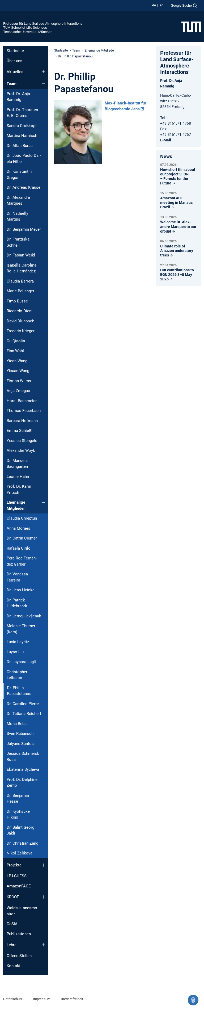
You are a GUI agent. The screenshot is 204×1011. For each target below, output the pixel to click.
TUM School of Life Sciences (25, 28)
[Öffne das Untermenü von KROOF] (43, 897)
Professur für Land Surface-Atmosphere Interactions (42, 24)
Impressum (41, 999)
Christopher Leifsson (17, 674)
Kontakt (13, 965)
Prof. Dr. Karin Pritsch (19, 489)
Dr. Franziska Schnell (18, 242)
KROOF (13, 897)
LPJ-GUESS (17, 876)
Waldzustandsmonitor (22, 910)
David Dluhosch (20, 321)
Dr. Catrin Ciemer (22, 538)
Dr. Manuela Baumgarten (17, 463)
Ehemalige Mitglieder (16, 505)
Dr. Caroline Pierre (23, 703)
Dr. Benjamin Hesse (18, 798)
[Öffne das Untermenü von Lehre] (43, 945)
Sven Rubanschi (21, 733)
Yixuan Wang (18, 370)
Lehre (11, 944)
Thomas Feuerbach (24, 410)
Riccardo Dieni (19, 311)
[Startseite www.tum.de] (191, 26)
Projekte (14, 865)
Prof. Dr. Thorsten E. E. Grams (22, 112)
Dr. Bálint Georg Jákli (20, 830)
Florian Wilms (19, 380)
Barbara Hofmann (22, 420)
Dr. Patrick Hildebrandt (17, 603)
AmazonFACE (19, 886)
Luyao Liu (15, 652)
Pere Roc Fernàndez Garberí (22, 561)
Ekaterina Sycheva (23, 769)
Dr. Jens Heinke (21, 590)
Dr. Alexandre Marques (18, 200)
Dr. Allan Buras (20, 145)
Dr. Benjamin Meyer (24, 229)
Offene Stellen (19, 955)
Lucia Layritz (18, 641)
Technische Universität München (27, 32)
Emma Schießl (19, 430)
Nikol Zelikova (19, 853)
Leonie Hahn (18, 476)
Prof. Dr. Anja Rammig (18, 96)
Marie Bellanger (20, 291)
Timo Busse (17, 301)
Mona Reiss (17, 723)
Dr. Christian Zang (22, 843)
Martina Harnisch (22, 135)
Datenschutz (12, 999)
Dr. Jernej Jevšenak (24, 616)
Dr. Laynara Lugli (21, 661)
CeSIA (12, 923)
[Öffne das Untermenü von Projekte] (43, 865)
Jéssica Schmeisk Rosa (23, 756)
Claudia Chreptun (22, 518)
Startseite (15, 50)
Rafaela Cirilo (19, 548)
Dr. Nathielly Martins (17, 216)
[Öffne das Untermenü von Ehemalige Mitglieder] (43, 502)
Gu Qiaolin (16, 341)
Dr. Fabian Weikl (21, 255)
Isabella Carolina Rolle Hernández (21, 268)
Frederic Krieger (21, 330)
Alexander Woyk (21, 450)
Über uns (14, 60)
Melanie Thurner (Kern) (21, 629)
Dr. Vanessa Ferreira (17, 577)
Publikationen (19, 934)
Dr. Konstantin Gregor (19, 174)
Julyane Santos (20, 743)
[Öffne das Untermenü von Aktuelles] (43, 72)
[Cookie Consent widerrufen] (193, 1000)
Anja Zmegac (18, 390)
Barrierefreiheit (72, 999)
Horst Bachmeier (22, 400)
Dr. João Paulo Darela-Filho (24, 158)
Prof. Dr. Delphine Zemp (22, 782)
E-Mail (165, 140)
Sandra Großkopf (22, 125)
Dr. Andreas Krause (23, 187)
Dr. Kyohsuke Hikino (18, 814)
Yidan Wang (17, 361)
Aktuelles (15, 71)
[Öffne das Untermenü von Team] (43, 84)
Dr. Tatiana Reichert (24, 713)
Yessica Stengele (22, 440)
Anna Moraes (18, 528)
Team (11, 83)
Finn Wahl (15, 350)
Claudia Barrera (20, 281)
